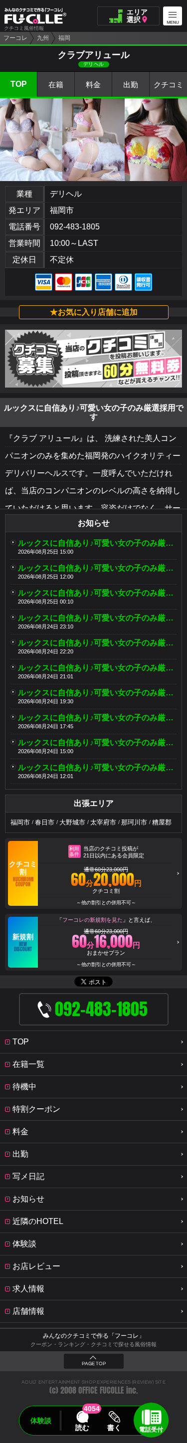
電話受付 (151, 1429)
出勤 (130, 84)
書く (115, 1428)
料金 (93, 84)
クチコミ (169, 84)
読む (82, 1428)
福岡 (64, 37)
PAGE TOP (94, 1363)
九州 (43, 37)
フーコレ (15, 37)
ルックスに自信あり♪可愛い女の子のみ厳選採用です (97, 543)
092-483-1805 (75, 226)
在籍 (55, 84)
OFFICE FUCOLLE (101, 1390)
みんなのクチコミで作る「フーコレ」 (94, 1335)
